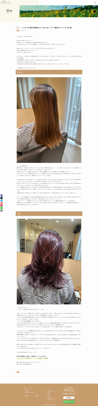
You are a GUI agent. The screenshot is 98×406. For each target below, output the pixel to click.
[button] (2, 195)
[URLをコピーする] (2, 211)
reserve (50, 397)
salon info (51, 391)
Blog (18, 30)
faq (49, 396)
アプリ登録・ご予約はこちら (68, 393)
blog (49, 394)
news (49, 393)
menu (49, 389)
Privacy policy (52, 399)
